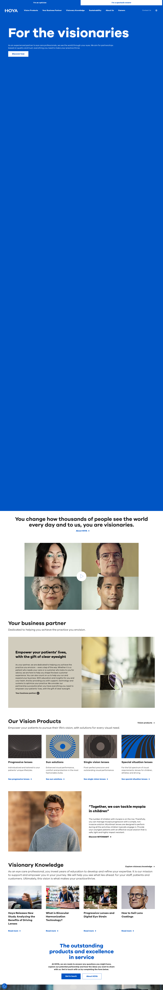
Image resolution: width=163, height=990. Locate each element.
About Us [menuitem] (110, 10)
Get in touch (71, 976)
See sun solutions (54, 779)
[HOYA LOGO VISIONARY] (11, 10)
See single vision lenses (95, 779)
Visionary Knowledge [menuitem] (75, 10)
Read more (13, 931)
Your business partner (26, 693)
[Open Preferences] (4, 986)
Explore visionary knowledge (138, 866)
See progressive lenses (18, 779)
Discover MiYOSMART (99, 837)
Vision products (144, 723)
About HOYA (81, 531)
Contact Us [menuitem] (146, 10)
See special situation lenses (134, 779)
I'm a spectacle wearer (121, 2)
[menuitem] (158, 11)
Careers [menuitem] (121, 10)
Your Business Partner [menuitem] (52, 10)
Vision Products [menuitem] (31, 10)
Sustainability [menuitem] (95, 10)
